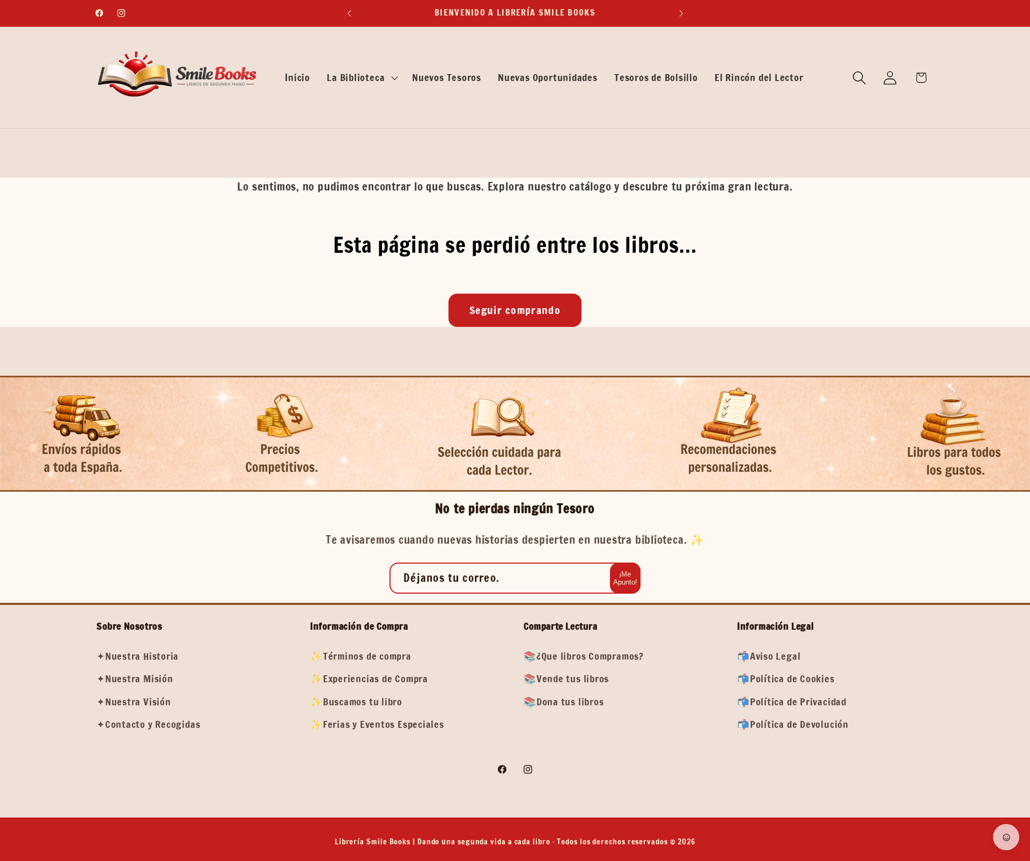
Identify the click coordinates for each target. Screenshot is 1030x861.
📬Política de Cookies (786, 678)
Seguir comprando (515, 310)
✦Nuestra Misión (135, 678)
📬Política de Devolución (793, 724)
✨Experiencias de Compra (369, 678)
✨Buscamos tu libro (356, 701)
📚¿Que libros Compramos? (584, 655)
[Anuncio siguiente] (681, 13)
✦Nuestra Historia (138, 655)
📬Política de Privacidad (792, 701)
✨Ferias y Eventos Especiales (377, 724)
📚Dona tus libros (564, 701)
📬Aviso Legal (768, 655)
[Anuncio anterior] (349, 13)
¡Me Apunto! (625, 579)
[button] (361, 77)
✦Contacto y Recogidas (148, 724)
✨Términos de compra (360, 655)
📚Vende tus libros (566, 678)
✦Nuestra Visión (134, 701)
